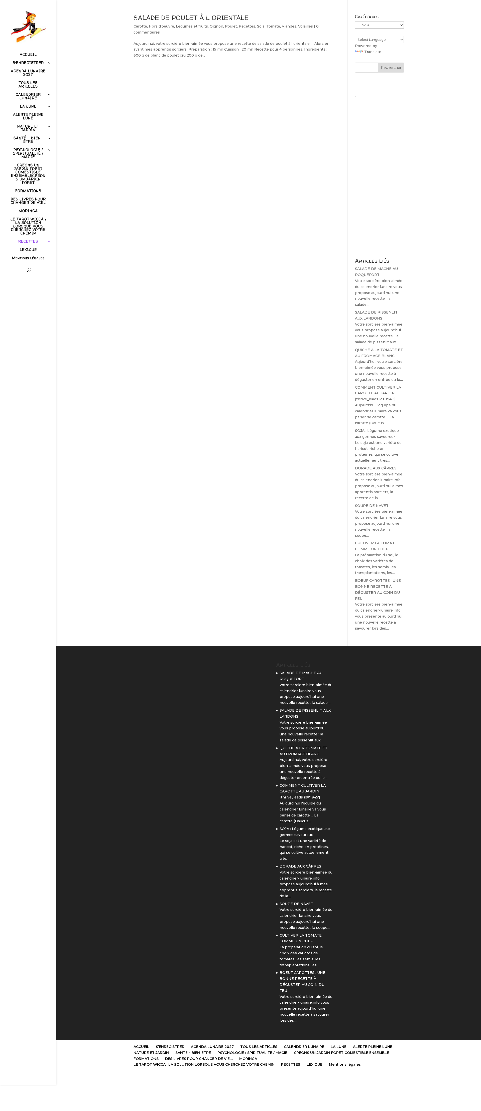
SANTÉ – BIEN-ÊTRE (28, 140)
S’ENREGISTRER (28, 63)
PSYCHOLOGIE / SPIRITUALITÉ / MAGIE (28, 153)
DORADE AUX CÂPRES (376, 468)
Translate (372, 52)
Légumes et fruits (192, 26)
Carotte (140, 26)
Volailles (305, 26)
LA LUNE (28, 107)
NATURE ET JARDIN (28, 128)
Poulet (231, 26)
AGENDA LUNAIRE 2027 (28, 73)
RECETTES (28, 242)
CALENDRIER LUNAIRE (28, 96)
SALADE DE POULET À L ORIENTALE (191, 17)
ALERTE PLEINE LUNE (28, 116)
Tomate (273, 26)
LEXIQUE (28, 250)
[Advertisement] (379, 175)
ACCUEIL (28, 55)
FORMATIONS (28, 191)
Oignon (216, 26)
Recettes (247, 26)
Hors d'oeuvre (161, 26)
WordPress (198, 1078)
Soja (261, 26)
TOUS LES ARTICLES (28, 85)
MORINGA (28, 211)
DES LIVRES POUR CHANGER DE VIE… (28, 201)
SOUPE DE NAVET (372, 505)
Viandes (289, 26)
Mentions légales (28, 258)
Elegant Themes (158, 1078)
